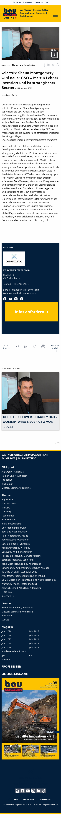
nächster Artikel (55, 346)
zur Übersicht (7, 346)
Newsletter (42, 3)
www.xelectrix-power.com (22, 292)
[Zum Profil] (21, 298)
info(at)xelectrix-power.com (25, 289)
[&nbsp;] (30, 43)
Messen (28, 3)
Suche (18, 3)
